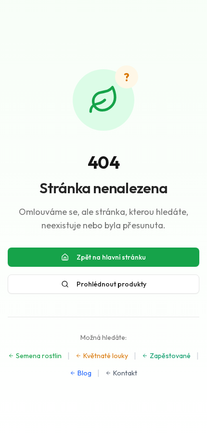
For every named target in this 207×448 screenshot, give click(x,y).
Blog (84, 373)
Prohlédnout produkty (111, 284)
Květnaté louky (105, 355)
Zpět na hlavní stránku (111, 257)
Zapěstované (170, 355)
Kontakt (125, 373)
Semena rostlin (39, 355)
